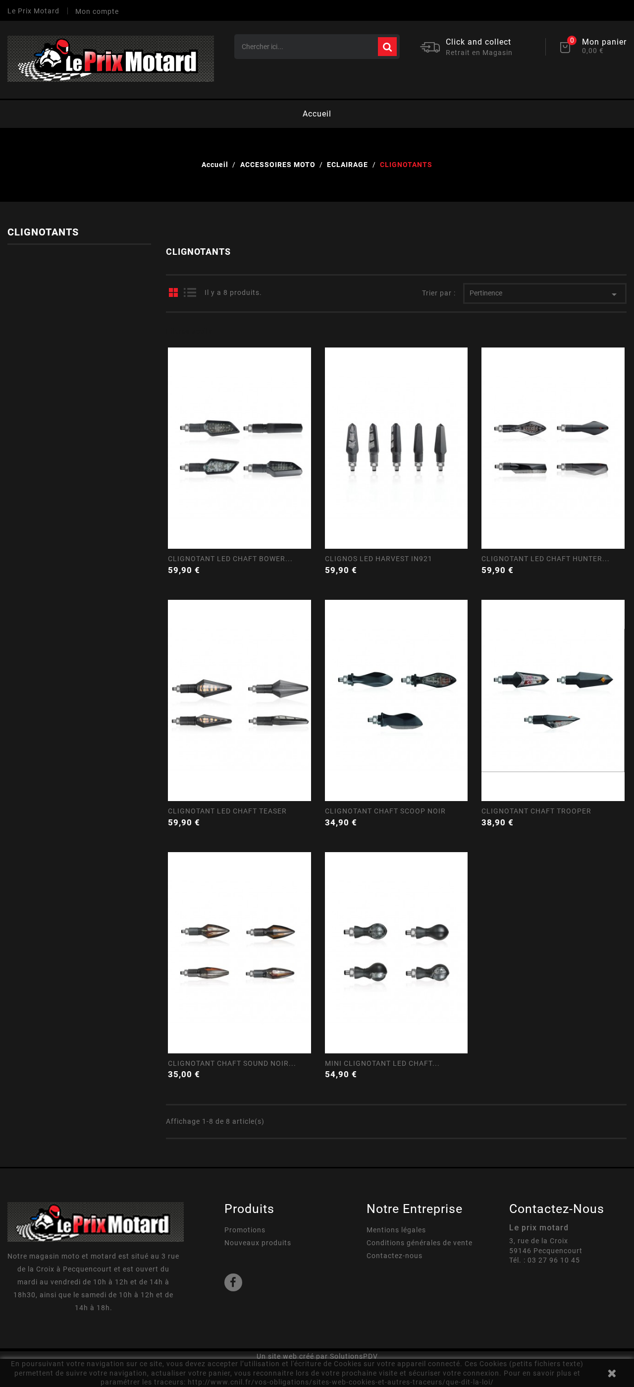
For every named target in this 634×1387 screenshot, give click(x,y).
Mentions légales (396, 1230)
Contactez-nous (395, 1256)
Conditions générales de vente (420, 1243)
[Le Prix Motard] (95, 1221)
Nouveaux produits (257, 1243)
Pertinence (545, 294)
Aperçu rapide (238, 510)
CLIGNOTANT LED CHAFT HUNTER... (545, 559)
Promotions (244, 1230)
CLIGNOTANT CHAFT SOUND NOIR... (232, 1063)
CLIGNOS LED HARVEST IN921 (378, 559)
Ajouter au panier (305, 569)
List (189, 292)
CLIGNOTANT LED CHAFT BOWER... (230, 559)
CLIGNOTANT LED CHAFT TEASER (227, 811)
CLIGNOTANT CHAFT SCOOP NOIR (385, 811)
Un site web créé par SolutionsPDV (317, 1356)
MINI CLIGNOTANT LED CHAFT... (382, 1063)
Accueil (317, 113)
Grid (173, 292)
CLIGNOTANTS (43, 232)
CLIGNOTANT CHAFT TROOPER (536, 811)
